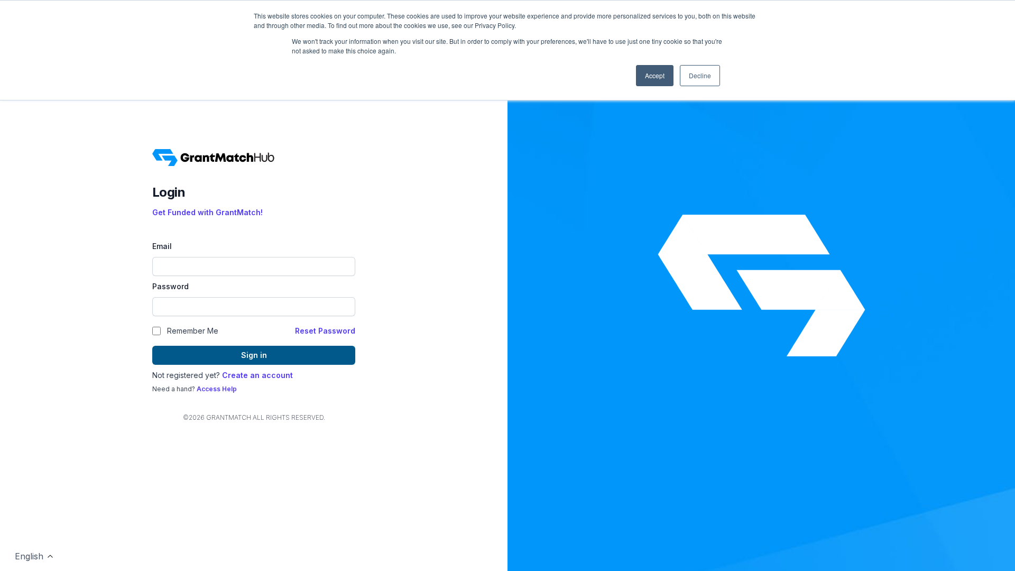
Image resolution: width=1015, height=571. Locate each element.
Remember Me (192, 330)
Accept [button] (655, 75)
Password (170, 286)
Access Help (217, 389)
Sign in (254, 355)
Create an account (257, 375)
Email (162, 246)
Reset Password (325, 330)
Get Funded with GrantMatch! (207, 212)
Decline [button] (700, 75)
